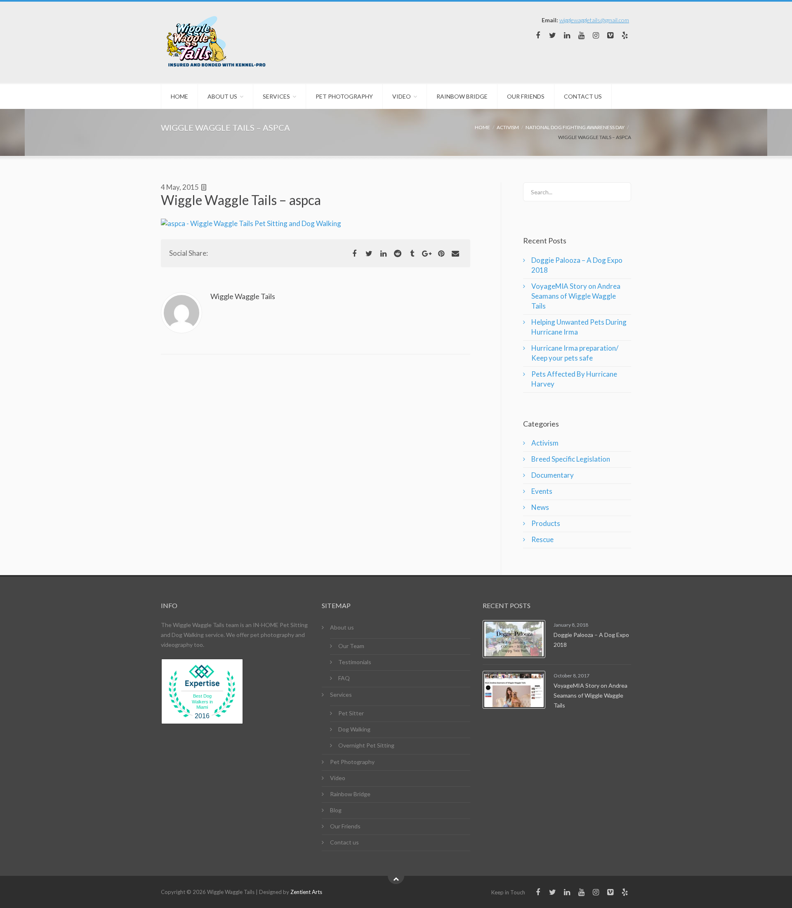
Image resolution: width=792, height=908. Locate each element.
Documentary (552, 475)
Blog (336, 810)
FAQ (344, 678)
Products (545, 523)
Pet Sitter (351, 713)
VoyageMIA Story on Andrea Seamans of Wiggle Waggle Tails (575, 296)
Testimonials (354, 661)
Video (401, 96)
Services (276, 96)
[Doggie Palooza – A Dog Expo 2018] (514, 639)
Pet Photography (344, 96)
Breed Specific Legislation (570, 459)
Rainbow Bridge (462, 96)
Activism (545, 443)
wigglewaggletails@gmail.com (594, 20)
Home (179, 96)
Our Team (351, 645)
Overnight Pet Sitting (366, 745)
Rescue (542, 539)
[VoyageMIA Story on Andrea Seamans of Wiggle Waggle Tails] (514, 689)
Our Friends (525, 96)
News (540, 507)
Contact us (583, 96)
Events (541, 491)
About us (222, 96)
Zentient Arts (306, 892)
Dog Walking (354, 729)
